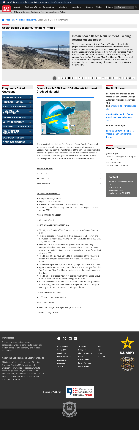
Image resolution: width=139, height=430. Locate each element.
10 (89, 78)
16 (110, 78)
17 (113, 78)
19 (120, 78)
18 (116, 78)
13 (99, 78)
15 (106, 78)
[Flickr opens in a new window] (75, 338)
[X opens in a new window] (64, 338)
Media (99, 7)
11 (93, 78)
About (17, 7)
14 (103, 78)
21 (127, 78)
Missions (63, 7)
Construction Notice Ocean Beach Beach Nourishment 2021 (119, 117)
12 (96, 78)
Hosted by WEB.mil (52, 392)
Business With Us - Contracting (39, 7)
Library (109, 7)
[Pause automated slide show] (54, 78)
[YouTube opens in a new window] (70, 338)
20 (123, 78)
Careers (89, 7)
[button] (61, 2)
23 (133, 78)
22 (130, 78)
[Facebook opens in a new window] (59, 338)
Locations (77, 7)
